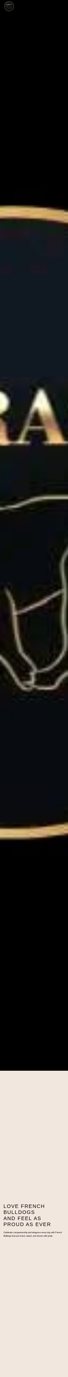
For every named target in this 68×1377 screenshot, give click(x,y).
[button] (63, 6)
